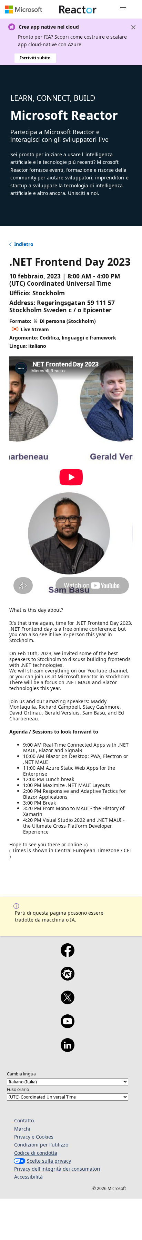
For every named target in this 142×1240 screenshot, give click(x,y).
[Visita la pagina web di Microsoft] (23, 9)
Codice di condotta (35, 1153)
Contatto (24, 1120)
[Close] (133, 27)
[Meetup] (67, 978)
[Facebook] (67, 954)
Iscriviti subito (35, 58)
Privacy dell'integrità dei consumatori (57, 1168)
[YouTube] (67, 1025)
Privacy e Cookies (33, 1136)
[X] (67, 1002)
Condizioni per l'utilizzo (41, 1144)
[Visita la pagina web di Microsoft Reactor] (78, 9)
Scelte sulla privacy (49, 1161)
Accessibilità (28, 1176)
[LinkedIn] (67, 1049)
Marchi (22, 1128)
